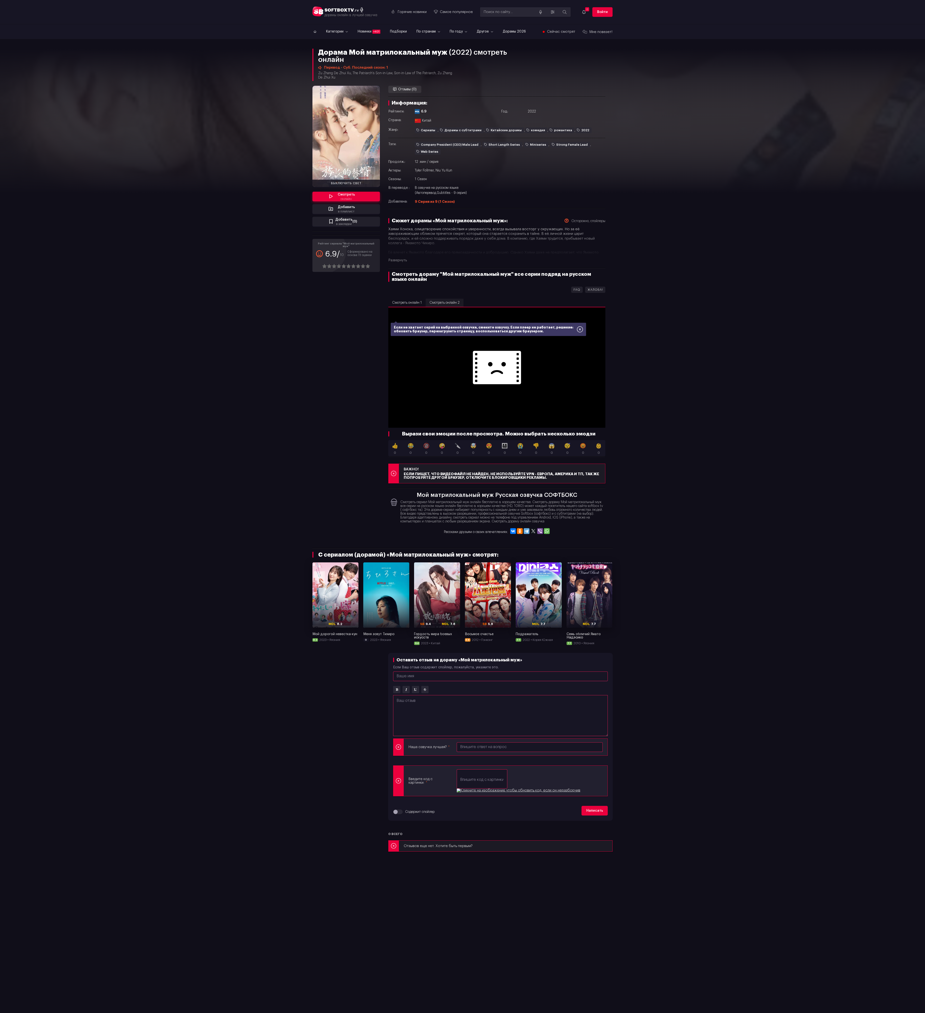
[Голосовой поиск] (541, 12)
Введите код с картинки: (421, 780)
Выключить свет (346, 183)
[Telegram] (526, 531)
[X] (533, 531)
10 (367, 266)
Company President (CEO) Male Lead (449, 144)
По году (457, 31)
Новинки (368, 31)
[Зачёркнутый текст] (425, 689)
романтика (563, 130)
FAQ (577, 289)
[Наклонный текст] (406, 689)
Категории (335, 31)
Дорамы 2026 (514, 31)
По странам (426, 31)
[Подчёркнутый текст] (415, 689)
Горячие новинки (412, 12)
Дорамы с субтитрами (463, 130)
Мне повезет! (601, 32)
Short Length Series (504, 144)
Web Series (429, 151)
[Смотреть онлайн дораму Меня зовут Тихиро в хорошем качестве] (386, 595)
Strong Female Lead (572, 144)
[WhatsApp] (547, 531)
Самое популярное (456, 12)
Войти (602, 12)
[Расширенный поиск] (553, 12)
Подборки (398, 31)
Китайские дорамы (506, 130)
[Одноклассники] (520, 531)
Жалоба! (595, 289)
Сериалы (428, 130)
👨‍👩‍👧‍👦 (505, 448)
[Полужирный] (396, 689)
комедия (538, 130)
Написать (594, 810)
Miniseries (538, 144)
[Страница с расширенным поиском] (565, 12)
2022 (585, 130)
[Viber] (540, 531)
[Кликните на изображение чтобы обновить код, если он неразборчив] (518, 790)
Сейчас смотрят (561, 31)
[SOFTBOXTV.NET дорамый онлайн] (314, 31)
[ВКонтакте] (513, 531)
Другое (483, 31)
